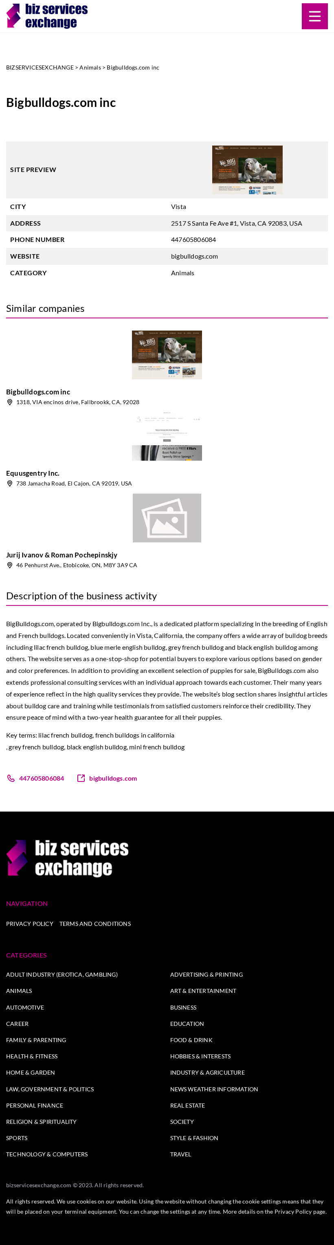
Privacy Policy (29, 923)
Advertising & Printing (206, 974)
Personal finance (34, 1105)
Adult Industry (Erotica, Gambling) (62, 974)
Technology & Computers (47, 1154)
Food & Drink (191, 1039)
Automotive (25, 1007)
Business (183, 1007)
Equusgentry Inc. (32, 473)
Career (17, 1023)
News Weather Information (214, 1089)
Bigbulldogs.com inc (38, 391)
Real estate (187, 1105)
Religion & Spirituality (41, 1121)
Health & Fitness (31, 1056)
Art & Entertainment (203, 990)
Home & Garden (30, 1072)
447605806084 (193, 239)
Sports (16, 1137)
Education (187, 1023)
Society (182, 1121)
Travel (180, 1154)
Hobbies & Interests (200, 1056)
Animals (182, 272)
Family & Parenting (36, 1039)
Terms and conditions (95, 923)
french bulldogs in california (135, 735)
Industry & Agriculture (207, 1072)
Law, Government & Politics (50, 1089)
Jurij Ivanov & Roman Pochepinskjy (62, 555)
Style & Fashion (194, 1137)
